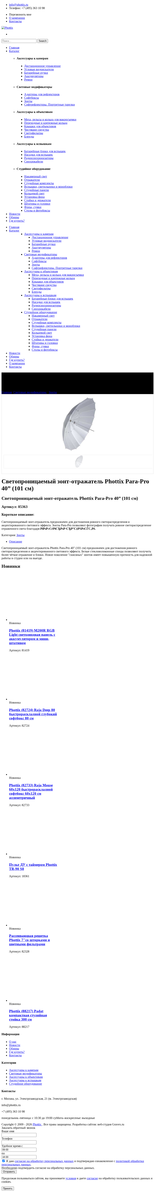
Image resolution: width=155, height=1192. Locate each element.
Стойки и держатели (37, 200)
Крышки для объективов (40, 126)
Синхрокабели (33, 161)
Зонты (28, 101)
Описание (15, 541)
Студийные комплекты (39, 183)
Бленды (29, 136)
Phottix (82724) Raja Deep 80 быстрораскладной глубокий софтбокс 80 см (33, 714)
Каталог (14, 51)
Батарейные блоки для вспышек (45, 151)
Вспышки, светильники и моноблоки (48, 186)
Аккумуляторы (33, 76)
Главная (14, 47)
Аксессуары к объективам (41, 271)
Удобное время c (12, 1146)
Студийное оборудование (40, 312)
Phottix (37, 1124)
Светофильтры (33, 133)
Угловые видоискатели (39, 69)
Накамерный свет (35, 176)
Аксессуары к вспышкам (40, 295)
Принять (7, 1188)
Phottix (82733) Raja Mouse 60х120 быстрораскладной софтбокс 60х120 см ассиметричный (31, 791)
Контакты (15, 21)
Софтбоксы (31, 97)
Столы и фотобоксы (37, 210)
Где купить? (17, 220)
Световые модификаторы (40, 254)
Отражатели (32, 179)
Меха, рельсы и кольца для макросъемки (50, 119)
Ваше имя (8, 1131)
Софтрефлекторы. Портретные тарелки (49, 104)
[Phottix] (7, 27)
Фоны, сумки (32, 207)
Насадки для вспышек (38, 154)
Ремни (28, 79)
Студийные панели (36, 190)
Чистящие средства (36, 129)
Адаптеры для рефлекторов (42, 94)
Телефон (14, 8)
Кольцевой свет (34, 193)
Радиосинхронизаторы (38, 158)
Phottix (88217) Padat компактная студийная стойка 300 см (28, 1015)
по (3, 1153)
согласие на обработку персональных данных (44, 1161)
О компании (17, 17)
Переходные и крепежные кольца (45, 122)
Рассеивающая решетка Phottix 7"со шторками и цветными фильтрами (29, 940)
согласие (92, 1178)
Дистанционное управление (42, 66)
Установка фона (34, 196)
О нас (12, 1041)
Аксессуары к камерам (38, 234)
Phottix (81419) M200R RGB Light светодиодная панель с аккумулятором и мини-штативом (32, 636)
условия (71, 1178)
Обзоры (14, 217)
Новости (14, 213)
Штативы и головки (37, 203)
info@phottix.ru (18, 4)
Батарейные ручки (36, 72)
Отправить (9, 1171)
